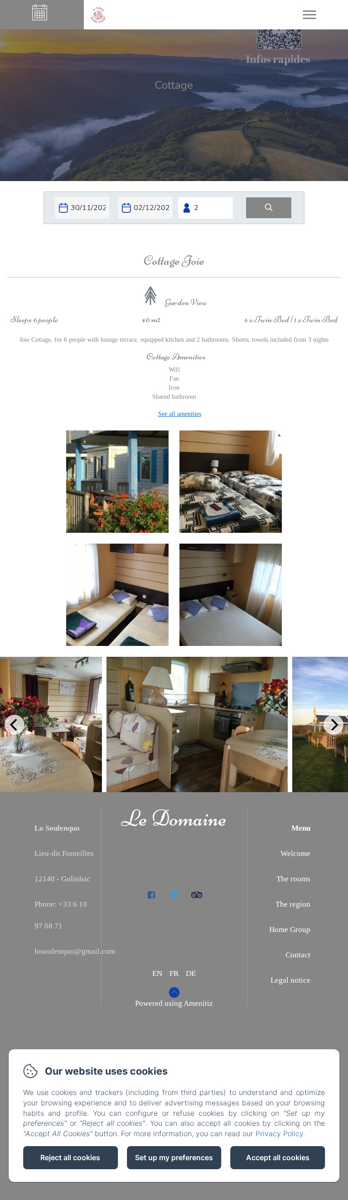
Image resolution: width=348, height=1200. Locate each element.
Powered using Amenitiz (174, 1003)
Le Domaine (174, 818)
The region (293, 904)
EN (157, 973)
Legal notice (290, 980)
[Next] (333, 725)
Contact (297, 955)
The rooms (293, 879)
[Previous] (14, 725)
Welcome (295, 853)
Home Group (289, 929)
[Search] (268, 208)
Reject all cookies (70, 1157)
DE (191, 973)
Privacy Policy (279, 1133)
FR (174, 973)
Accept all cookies (277, 1157)
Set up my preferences (174, 1157)
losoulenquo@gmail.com (74, 951)
